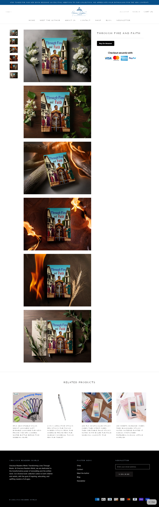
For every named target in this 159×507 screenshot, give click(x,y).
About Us (70, 20)
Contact (85, 20)
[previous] (7, 414)
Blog (109, 20)
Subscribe (124, 474)
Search (136, 12)
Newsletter (123, 20)
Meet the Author (50, 20)
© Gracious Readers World (23, 500)
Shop (98, 20)
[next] (151, 414)
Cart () (148, 12)
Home (32, 20)
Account (124, 12)
